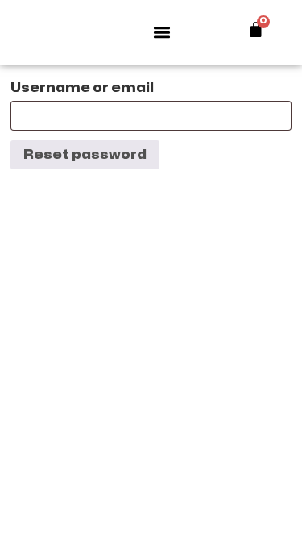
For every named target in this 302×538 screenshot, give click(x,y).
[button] (162, 32)
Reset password (85, 154)
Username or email (82, 87)
